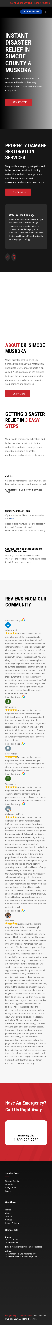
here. (12, 518)
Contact (8, 1219)
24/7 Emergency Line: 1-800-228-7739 (29, 3)
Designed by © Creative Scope (18, 1315)
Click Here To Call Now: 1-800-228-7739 (24, 490)
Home (8, 1209)
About (8, 1213)
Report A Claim (31, 11)
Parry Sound (10, 1187)
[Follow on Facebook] (7, 1261)
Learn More (19, 393)
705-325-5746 (20, 102)
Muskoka (9, 1184)
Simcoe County (12, 1181)
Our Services (19, 192)
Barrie (8, 1191)
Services (9, 1216)
